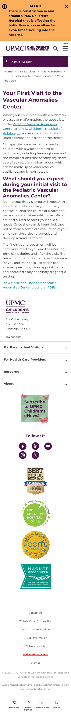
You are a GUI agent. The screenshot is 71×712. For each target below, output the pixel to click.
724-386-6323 (13, 337)
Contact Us (35, 612)
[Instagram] (23, 455)
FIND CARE (14, 707)
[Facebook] (23, 446)
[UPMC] (27, 48)
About (9, 383)
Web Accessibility (35, 646)
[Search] (55, 48)
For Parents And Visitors (24, 347)
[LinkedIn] (35, 446)
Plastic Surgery (21, 62)
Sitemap (35, 662)
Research (11, 371)
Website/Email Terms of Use (35, 621)
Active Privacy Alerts (35, 654)
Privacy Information (35, 637)
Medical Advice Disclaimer (35, 629)
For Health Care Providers (25, 359)
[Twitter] (35, 455)
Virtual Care (42, 707)
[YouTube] (48, 446)
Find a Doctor (28, 708)
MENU (65, 44)
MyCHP (56, 707)
